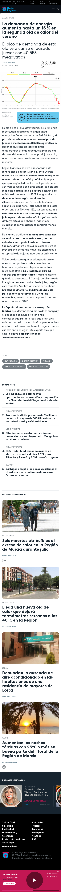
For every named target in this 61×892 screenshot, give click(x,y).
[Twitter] (47, 63)
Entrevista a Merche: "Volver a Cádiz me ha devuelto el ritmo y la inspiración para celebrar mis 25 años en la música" (37, 792)
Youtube (36, 835)
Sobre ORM (8, 822)
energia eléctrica (30, 361)
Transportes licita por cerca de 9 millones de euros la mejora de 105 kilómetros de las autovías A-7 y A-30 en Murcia (31, 418)
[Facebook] (50, 63)
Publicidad (8, 829)
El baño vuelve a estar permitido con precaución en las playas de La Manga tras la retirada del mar (32, 436)
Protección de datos (13, 839)
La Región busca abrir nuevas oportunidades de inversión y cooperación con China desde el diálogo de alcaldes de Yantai (32, 398)
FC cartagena (53, 2)
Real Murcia (42, 2)
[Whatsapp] (42, 63)
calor (5, 738)
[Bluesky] (54, 63)
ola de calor (32, 2)
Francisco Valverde (38, 366)
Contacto (37, 822)
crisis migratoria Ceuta (18, 2)
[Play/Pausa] (34, 880)
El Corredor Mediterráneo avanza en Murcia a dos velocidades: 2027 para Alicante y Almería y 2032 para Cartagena (32, 454)
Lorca (5, 668)
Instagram (38, 832)
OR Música (51, 876)
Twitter (36, 825)
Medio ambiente (13, 429)
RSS (34, 839)
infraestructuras (14, 411)
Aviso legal (8, 842)
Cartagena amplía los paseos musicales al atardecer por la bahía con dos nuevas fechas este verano (31, 472)
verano (46, 361)
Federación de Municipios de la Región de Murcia (28, 390)
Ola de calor (8, 18)
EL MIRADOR (29, 787)
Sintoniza (7, 825)
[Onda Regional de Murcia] (9, 9)
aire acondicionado (14, 366)
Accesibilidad (9, 846)
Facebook (37, 829)
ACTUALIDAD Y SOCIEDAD (35, 801)
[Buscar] (57, 9)
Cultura (9, 465)
